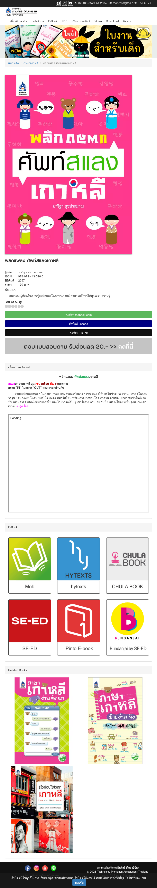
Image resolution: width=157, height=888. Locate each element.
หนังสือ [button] (37, 21)
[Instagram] (64, 3)
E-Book (52, 21)
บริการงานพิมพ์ (80, 21)
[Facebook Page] (58, 3)
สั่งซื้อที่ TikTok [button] (79, 333)
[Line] (53, 868)
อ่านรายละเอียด (137, 878)
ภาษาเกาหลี (30, 63)
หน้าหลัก (13, 63)
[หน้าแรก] (21, 12)
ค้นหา (147, 3)
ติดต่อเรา (128, 21)
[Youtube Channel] (70, 3)
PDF (64, 21)
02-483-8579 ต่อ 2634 (92, 3)
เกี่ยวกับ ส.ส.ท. (19, 21)
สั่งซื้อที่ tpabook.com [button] (78, 315)
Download (112, 21)
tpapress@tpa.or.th (125, 3)
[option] (78, 41)
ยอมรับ (79, 882)
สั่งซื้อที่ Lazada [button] (78, 324)
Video (98, 21)
